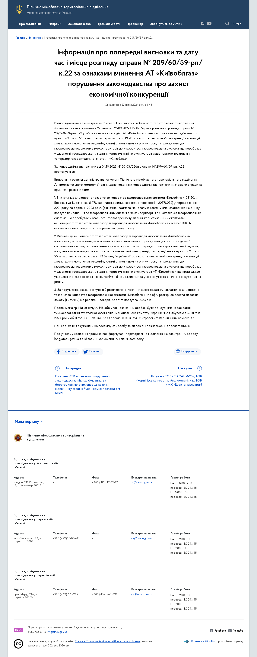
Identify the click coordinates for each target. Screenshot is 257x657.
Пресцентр (135, 24)
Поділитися (69, 351)
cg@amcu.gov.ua (142, 594)
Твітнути (94, 351)
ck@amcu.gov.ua (141, 538)
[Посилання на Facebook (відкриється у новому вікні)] (203, 23)
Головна (20, 38)
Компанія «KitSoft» (203, 641)
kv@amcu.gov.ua (57, 632)
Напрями (55, 24)
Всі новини (35, 38)
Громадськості (109, 24)
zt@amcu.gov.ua (141, 482)
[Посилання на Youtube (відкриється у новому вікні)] (209, 23)
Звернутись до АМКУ (166, 24)
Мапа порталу (27, 422)
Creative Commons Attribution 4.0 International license (107, 641)
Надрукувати (189, 351)
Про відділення (30, 24)
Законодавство (79, 24)
